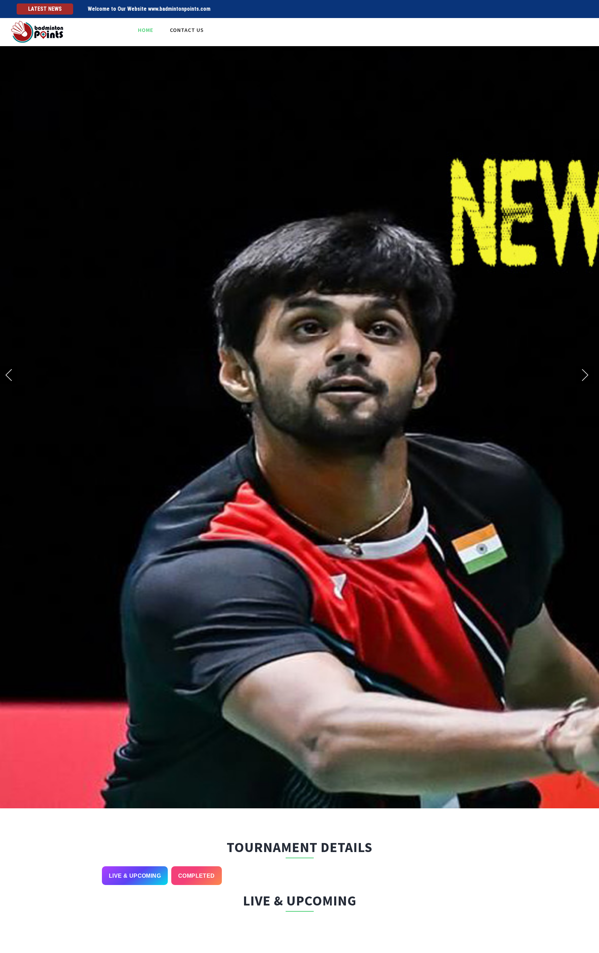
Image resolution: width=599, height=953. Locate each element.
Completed (196, 876)
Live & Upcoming (135, 876)
